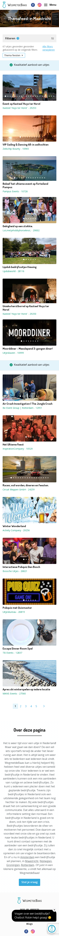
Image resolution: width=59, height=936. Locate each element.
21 (51, 96)
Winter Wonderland (14, 526)
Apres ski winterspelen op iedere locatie (26, 689)
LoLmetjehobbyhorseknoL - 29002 (21, 230)
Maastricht (31, 861)
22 (53, 96)
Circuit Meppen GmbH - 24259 (19, 489)
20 (49, 96)
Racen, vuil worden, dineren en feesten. (26, 485)
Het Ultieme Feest (13, 444)
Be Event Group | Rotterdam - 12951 (22, 407)
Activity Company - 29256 (16, 530)
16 (39, 96)
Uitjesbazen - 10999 (13, 352)
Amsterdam (27, 857)
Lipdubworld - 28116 (13, 271)
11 (28, 96)
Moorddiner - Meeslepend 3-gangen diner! (28, 348)
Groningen (13, 865)
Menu (52, 4)
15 (37, 96)
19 (46, 96)
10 (26, 96)
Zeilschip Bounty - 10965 (16, 148)
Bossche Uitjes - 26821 (15, 571)
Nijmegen (46, 861)
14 (35, 96)
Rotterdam (27, 865)
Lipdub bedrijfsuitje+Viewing (20, 267)
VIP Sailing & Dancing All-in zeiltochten (26, 144)
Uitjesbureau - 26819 (14, 611)
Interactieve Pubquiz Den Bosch (21, 567)
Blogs (29, 923)
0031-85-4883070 (29, 909)
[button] (29, 38)
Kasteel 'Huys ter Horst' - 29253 (19, 107)
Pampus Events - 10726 (15, 191)
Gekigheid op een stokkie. (18, 226)
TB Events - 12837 (12, 652)
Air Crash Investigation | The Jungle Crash (27, 403)
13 (33, 96)
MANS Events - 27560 (14, 693)
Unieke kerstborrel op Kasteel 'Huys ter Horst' (26, 308)
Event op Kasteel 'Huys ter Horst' (22, 103)
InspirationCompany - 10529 (18, 448)
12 (30, 96)
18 (44, 96)
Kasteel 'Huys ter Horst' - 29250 (19, 313)
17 (42, 96)
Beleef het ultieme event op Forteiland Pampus (25, 185)
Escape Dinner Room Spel (18, 648)
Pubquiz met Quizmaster (17, 607)
